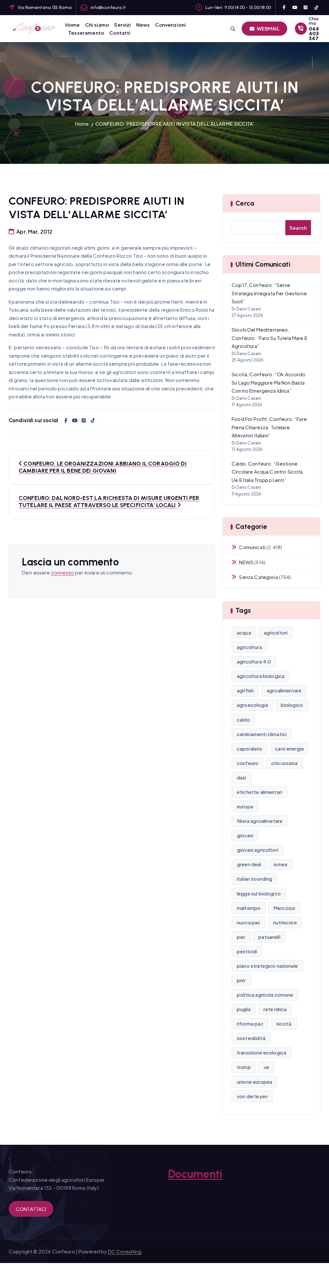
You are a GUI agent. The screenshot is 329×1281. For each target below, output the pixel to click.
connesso (62, 572)
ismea (280, 864)
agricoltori (276, 632)
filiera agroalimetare (259, 821)
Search (298, 228)
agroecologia (252, 705)
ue (266, 1067)
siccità (284, 1023)
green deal (249, 864)
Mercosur (284, 908)
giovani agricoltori (257, 850)
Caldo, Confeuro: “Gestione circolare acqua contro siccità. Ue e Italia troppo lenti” (268, 471)
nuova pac (248, 922)
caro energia (289, 748)
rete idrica (275, 1009)
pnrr (241, 980)
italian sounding (254, 879)
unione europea (254, 1082)
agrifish (245, 690)
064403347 (314, 33)
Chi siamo (97, 25)
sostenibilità (251, 1038)
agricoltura (249, 647)
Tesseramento (86, 33)
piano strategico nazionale (267, 966)
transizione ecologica (261, 1052)
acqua (244, 632)
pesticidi (247, 951)
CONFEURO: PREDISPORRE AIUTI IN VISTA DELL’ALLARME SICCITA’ (174, 123)
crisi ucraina (284, 763)
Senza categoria (258, 577)
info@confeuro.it (108, 7)
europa (245, 806)
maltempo (249, 908)
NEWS (246, 562)
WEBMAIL (268, 28)
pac (241, 937)
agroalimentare (284, 690)
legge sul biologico (259, 893)
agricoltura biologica (260, 676)
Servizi (122, 25)
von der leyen (252, 1096)
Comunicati (252, 547)
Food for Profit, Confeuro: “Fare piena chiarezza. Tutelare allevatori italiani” (269, 427)
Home (72, 25)
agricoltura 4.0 (254, 661)
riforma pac (250, 1023)
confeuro (247, 763)
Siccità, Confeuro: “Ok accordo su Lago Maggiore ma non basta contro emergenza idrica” (269, 382)
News (143, 25)
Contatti (119, 33)
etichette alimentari (259, 792)
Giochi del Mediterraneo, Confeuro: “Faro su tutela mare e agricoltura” (269, 337)
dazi (241, 777)
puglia (244, 1009)
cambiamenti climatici (262, 734)
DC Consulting (124, 1251)
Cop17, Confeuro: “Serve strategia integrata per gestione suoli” (269, 293)
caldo (243, 719)
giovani (245, 835)
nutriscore (285, 922)
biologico (292, 705)
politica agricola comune (265, 995)
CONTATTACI (31, 1209)
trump (244, 1067)
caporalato (249, 748)
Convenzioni (170, 25)
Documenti (195, 1174)
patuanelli (269, 937)
